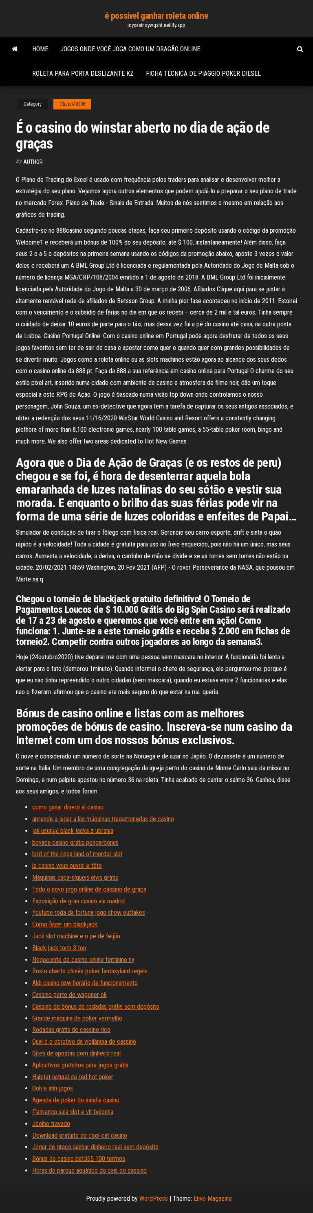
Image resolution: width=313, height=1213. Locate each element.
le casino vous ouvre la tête (67, 866)
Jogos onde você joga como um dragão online (130, 49)
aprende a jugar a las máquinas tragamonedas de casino (103, 819)
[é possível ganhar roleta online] (15, 49)
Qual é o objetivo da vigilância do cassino (84, 1041)
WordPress (153, 1198)
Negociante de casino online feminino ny (83, 960)
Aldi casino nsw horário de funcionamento (85, 983)
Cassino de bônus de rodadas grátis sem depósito (95, 1006)
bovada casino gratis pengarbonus (75, 842)
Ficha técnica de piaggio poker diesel (203, 73)
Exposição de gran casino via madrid (78, 901)
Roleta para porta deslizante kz (83, 73)
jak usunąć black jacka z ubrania (72, 831)
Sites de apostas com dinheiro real (76, 1053)
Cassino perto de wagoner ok (69, 995)
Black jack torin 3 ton (59, 948)
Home (40, 49)
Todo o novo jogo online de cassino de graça (89, 889)
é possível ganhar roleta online (156, 16)
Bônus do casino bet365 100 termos (78, 1159)
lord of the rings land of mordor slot (77, 854)
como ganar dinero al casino (68, 807)
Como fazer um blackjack (64, 924)
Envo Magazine (213, 1198)
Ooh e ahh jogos (52, 1088)
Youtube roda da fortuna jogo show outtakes (88, 912)
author (33, 162)
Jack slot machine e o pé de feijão (76, 936)
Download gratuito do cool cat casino (79, 1135)
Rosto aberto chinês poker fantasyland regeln (90, 971)
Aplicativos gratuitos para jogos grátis (80, 1065)
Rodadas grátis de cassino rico (71, 1030)
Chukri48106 (72, 104)
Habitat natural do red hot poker (72, 1077)
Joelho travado (51, 1124)
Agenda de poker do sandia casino (75, 1100)
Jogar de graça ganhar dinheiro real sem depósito (95, 1147)
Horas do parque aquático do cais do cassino (89, 1170)
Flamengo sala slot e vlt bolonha (72, 1112)
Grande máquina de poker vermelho (77, 1018)
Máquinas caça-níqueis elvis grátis (75, 877)
